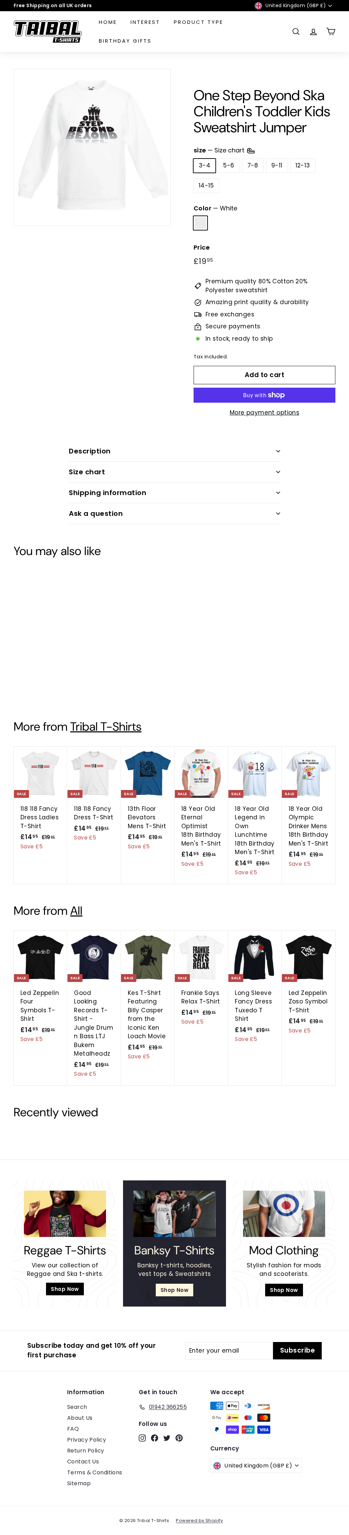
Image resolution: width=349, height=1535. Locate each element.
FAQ (73, 1429)
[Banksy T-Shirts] (174, 1214)
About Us (79, 1418)
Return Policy (85, 1451)
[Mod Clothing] (284, 1214)
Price (202, 247)
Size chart (87, 472)
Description (90, 451)
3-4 (204, 165)
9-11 (277, 165)
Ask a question (96, 513)
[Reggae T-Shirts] (65, 1214)
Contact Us (83, 1461)
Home (108, 22)
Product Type (198, 22)
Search (77, 1407)
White (200, 223)
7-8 (252, 165)
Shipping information (107, 492)
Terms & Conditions (94, 1472)
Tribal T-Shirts (105, 726)
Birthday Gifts (125, 40)
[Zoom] (92, 147)
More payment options (265, 412)
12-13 (302, 165)
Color (215, 208)
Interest (145, 22)
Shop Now (65, 1289)
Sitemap (79, 1483)
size (220, 150)
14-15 (206, 185)
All (76, 911)
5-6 (228, 165)
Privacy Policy (86, 1440)
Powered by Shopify (199, 1520)
